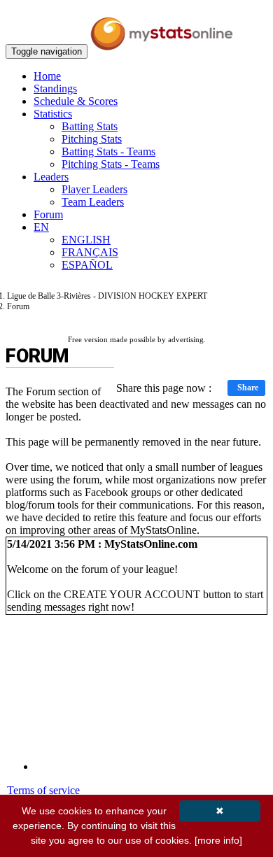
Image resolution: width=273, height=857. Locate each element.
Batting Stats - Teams (108, 151)
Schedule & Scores (76, 101)
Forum (48, 214)
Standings (55, 88)
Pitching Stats (92, 139)
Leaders (51, 177)
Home (47, 76)
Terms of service (43, 790)
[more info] (218, 840)
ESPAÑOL (87, 265)
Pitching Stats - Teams (111, 164)
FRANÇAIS (90, 252)
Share (247, 387)
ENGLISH (86, 240)
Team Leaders (93, 202)
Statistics (53, 114)
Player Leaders (94, 189)
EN (41, 227)
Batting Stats (90, 126)
